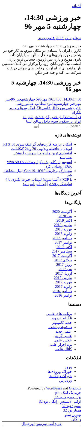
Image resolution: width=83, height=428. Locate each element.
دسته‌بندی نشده (60, 327)
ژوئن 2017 (64, 264)
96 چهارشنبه (31, 99)
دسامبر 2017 (62, 238)
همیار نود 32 (72, 410)
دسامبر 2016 (62, 291)
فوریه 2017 (63, 282)
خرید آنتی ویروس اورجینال (41, 424)
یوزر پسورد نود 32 (67, 397)
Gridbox (75, 388)
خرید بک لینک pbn (68, 393)
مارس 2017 (63, 278)
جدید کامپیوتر (62, 322)
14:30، (68, 99)
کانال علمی (63, 349)
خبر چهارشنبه (65, 104)
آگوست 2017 (62, 256)
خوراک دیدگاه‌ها (60, 376)
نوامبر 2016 (63, 295)
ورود (68, 367)
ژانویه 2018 (63, 234)
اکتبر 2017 (64, 247)
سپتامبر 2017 (62, 251)
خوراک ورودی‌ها (60, 371)
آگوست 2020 (62, 212)
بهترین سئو (73, 415)
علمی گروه (63, 336)
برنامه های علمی (59, 314)
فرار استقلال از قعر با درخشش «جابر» (52, 117)
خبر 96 (16, 99)
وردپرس (65, 380)
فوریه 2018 (63, 229)
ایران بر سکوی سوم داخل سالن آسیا (53, 121)
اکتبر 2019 (64, 220)
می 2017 (65, 269)
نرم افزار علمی (60, 345)
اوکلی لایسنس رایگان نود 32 (60, 401)
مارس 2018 (63, 225)
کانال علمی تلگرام (45, 108)
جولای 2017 (63, 260)
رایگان (76, 419)
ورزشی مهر (68, 108)
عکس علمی (62, 340)
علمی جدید (46, 38)
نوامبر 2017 (63, 242)
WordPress (54, 388)
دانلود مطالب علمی (41, 104)
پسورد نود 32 (71, 406)
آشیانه (76, 6)
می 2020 (65, 216)
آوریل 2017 (63, 273)
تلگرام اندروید (61, 318)
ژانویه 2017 (63, 287)
